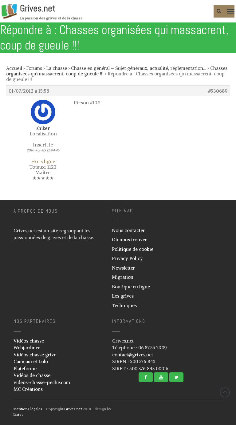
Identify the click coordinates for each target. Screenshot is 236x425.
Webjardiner (27, 348)
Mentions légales (27, 409)
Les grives (123, 296)
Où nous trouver (129, 240)
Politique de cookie (132, 249)
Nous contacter (128, 230)
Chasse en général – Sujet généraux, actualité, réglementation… (138, 68)
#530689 (217, 91)
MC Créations (28, 389)
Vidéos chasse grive (35, 355)
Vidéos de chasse (32, 375)
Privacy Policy (127, 258)
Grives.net (38, 8)
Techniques (124, 305)
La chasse (56, 68)
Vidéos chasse (29, 341)
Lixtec (18, 414)
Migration (122, 277)
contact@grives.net (132, 355)
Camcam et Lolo (31, 361)
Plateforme (25, 368)
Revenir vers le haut (225, 392)
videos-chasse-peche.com (42, 382)
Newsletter (123, 268)
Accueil (14, 68)
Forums (34, 68)
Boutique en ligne (131, 287)
